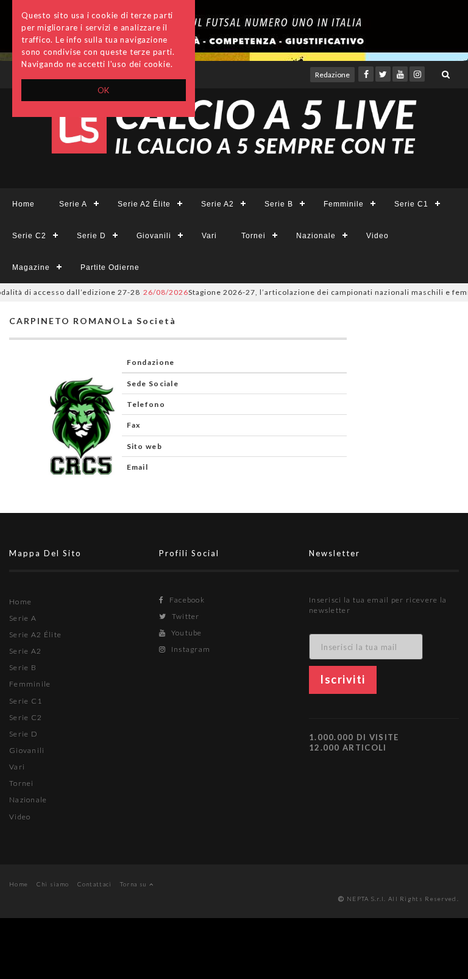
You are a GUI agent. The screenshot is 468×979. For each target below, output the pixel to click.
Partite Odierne (110, 267)
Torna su (134, 884)
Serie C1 (411, 204)
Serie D (91, 235)
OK (104, 90)
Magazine (31, 267)
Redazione (332, 74)
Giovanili (153, 235)
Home (23, 204)
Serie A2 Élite (144, 204)
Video (377, 235)
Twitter (184, 616)
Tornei (253, 235)
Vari (209, 235)
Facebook (186, 599)
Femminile (344, 204)
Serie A (73, 204)
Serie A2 (217, 204)
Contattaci (94, 884)
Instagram (189, 649)
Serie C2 (29, 235)
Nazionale (316, 235)
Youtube (185, 632)
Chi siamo (53, 884)
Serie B (278, 204)
